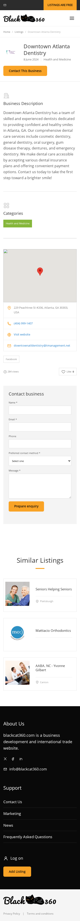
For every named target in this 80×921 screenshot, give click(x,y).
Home (6, 31)
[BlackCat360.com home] (23, 18)
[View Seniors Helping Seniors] (17, 594)
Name (13, 402)
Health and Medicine (18, 223)
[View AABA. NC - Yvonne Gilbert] (17, 672)
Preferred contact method (24, 453)
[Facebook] (13, 759)
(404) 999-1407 (23, 323)
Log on (16, 858)
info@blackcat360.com (28, 769)
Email (13, 419)
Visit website (22, 334)
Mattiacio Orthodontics (53, 630)
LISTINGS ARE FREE (60, 5)
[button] (40, 271)
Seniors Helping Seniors (54, 589)
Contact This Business (25, 71)
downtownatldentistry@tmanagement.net (42, 345)
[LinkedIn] (21, 759)
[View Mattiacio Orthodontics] (17, 633)
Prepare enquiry (26, 506)
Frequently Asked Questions (27, 836)
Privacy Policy (11, 913)
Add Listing (17, 871)
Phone (12, 436)
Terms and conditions (40, 913)
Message (14, 470)
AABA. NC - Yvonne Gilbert (50, 667)
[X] (5, 759)
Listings (19, 31)
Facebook (11, 359)
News (8, 825)
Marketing (12, 813)
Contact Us (12, 801)
